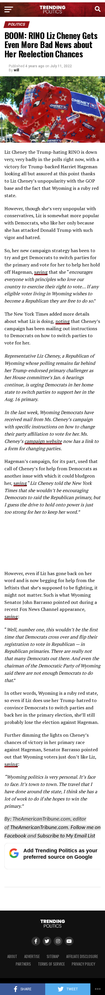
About (12, 956)
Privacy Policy (83, 964)
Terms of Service (51, 964)
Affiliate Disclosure (82, 956)
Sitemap (53, 956)
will (16, 70)
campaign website (43, 441)
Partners (23, 964)
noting (62, 321)
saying (41, 272)
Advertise (32, 956)
